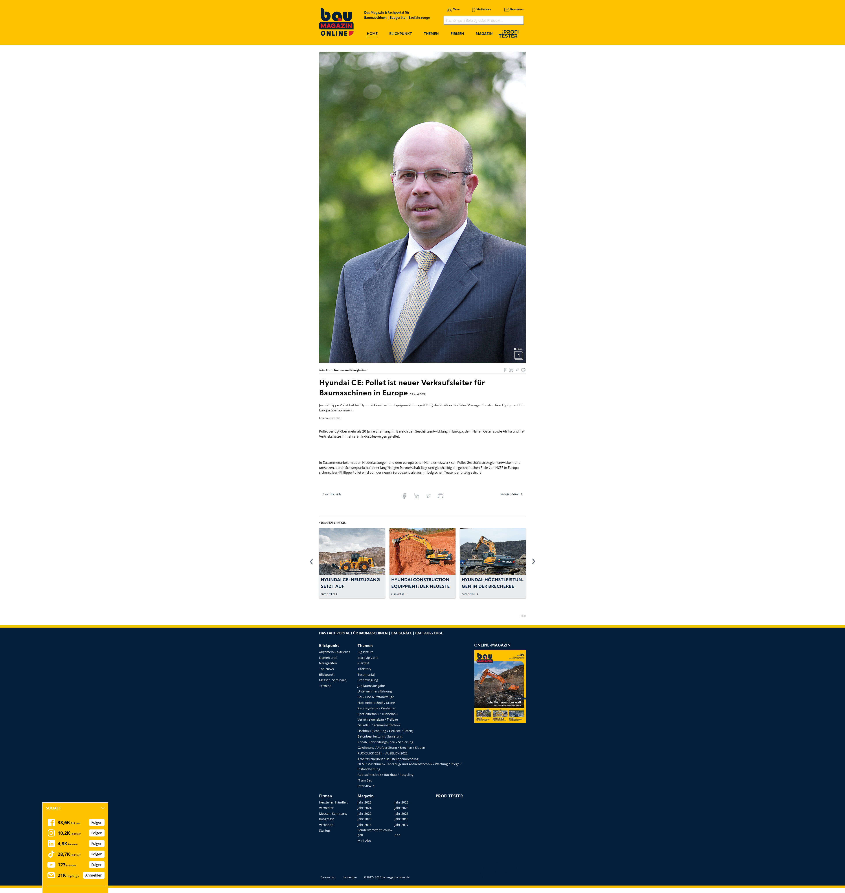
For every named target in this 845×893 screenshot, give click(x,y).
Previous (311, 564)
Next (533, 564)
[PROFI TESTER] (508, 34)
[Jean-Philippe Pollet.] (422, 206)
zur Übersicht (333, 494)
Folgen (96, 822)
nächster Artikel (510, 494)
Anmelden (93, 875)
